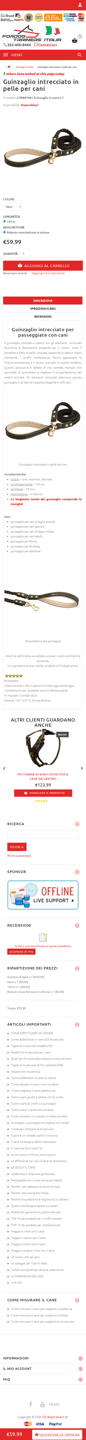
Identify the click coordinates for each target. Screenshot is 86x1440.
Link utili (16, 1282)
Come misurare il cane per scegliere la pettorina (41, 1309)
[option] (43, 150)
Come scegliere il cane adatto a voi (33, 1090)
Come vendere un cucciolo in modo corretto (39, 1116)
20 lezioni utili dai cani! (25, 1257)
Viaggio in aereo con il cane (28, 1238)
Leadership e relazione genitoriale (33, 1174)
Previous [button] (4, 768)
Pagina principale (9, 67)
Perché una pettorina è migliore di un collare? (40, 1199)
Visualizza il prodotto (47, 793)
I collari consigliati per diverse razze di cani (37, 1269)
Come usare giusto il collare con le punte (37, 1097)
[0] (75, 42)
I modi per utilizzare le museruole (32, 1129)
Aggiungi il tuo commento (48, 273)
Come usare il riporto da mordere (32, 1110)
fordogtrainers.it (55, 1417)
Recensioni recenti (15, 273)
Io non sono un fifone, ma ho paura (33, 1154)
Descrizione (42, 300)
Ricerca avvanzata (19, 855)
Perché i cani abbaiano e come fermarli (35, 1186)
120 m (11, 221)
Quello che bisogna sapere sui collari (34, 1206)
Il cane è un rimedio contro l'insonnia (34, 1135)
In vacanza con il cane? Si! (27, 1148)
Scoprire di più (21, 951)
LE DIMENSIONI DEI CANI (27, 1276)
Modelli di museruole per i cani (30, 1052)
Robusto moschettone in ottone (28, 232)
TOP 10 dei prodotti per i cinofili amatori (36, 1218)
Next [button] (82, 768)
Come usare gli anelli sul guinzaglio (33, 1103)
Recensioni (43, 316)
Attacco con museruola (25, 1071)
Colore (8, 199)
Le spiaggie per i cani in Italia (29, 1263)
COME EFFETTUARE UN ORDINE (32, 1033)
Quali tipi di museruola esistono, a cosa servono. (41, 1058)
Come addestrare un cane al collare (33, 1078)
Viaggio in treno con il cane (28, 1244)
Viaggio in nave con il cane (27, 1231)
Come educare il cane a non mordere (34, 1084)
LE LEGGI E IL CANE (23, 1167)
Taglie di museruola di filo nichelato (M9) (37, 1065)
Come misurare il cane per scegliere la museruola (42, 1321)
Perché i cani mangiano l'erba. (30, 1193)
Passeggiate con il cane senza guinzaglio (36, 1180)
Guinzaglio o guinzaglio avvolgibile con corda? (40, 1122)
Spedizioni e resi (43, 308)
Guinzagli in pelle (24, 67)
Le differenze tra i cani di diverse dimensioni (39, 1161)
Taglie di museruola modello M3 (32, 1046)
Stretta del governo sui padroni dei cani (36, 1212)
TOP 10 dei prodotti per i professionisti (35, 1225)
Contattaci (47, 44)
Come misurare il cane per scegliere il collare (39, 1315)
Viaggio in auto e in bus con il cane (32, 1250)
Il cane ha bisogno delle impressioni (33, 1141)
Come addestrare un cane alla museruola (37, 1039)
